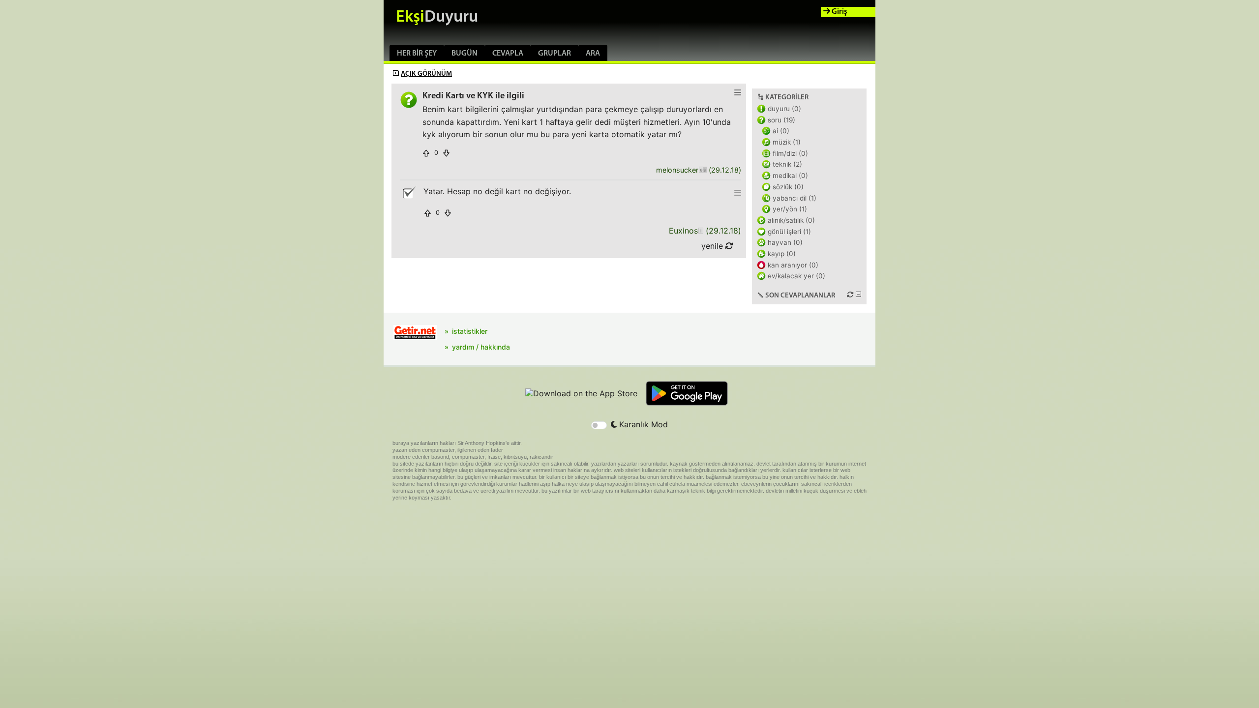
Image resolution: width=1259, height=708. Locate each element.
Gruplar (554, 54)
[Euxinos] (700, 231)
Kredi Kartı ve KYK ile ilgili (473, 96)
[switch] (599, 425)
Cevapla (507, 54)
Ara (593, 54)
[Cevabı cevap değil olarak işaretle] (409, 193)
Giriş (838, 12)
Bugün (464, 54)
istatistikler (469, 331)
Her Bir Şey (417, 54)
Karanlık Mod (642, 424)
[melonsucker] (702, 170)
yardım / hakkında (481, 347)
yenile (713, 246)
